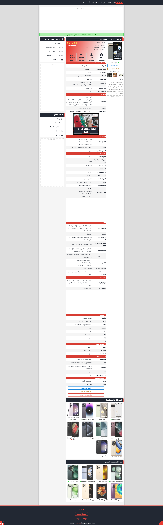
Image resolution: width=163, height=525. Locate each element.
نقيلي (81, 2)
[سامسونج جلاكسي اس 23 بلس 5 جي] (102, 447)
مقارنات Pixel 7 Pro (86, 395)
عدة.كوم (78, 523)
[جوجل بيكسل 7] (102, 410)
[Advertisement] (81, 19)
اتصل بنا (81, 509)
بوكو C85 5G (59, 135)
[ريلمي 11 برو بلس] (116, 447)
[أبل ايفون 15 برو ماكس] (87, 429)
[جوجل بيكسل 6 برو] (116, 410)
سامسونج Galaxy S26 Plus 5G (54, 55)
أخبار (88, 2)
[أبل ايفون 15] (73, 491)
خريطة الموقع (81, 514)
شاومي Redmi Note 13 (56, 127)
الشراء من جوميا (115, 69)
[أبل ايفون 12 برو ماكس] (87, 491)
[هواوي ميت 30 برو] (116, 491)
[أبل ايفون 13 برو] (102, 472)
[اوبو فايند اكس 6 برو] (73, 472)
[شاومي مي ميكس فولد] (102, 491)
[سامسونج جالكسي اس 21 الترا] (73, 429)
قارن (109, 2)
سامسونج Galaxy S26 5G (56, 51)
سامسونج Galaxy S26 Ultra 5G (54, 47)
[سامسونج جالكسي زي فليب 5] (116, 472)
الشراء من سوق (115, 65)
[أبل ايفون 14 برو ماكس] (87, 410)
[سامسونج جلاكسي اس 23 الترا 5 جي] (73, 409)
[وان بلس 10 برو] (102, 429)
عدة (119, 2)
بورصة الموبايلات (98, 2)
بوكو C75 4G (59, 131)
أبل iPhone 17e (59, 43)
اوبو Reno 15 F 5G (58, 59)
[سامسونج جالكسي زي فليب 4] (87, 472)
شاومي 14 (60, 118)
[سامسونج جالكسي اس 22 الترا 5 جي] (116, 429)
